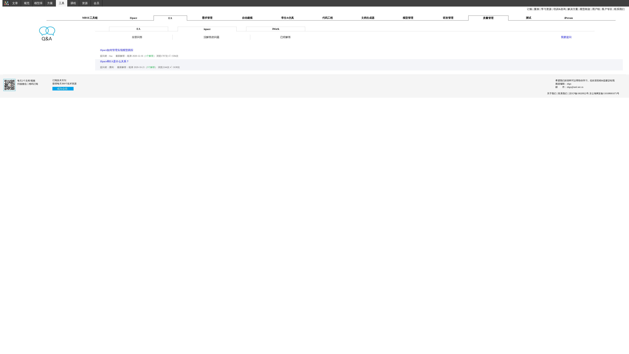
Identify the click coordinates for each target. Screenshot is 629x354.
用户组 (596, 9)
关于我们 (551, 93)
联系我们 (619, 9)
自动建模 (247, 17)
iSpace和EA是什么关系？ (114, 61)
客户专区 (607, 9)
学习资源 (546, 9)
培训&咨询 (559, 9)
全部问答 (137, 37)
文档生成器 (367, 17)
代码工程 (327, 17)
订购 (529, 9)
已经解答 (285, 37)
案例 (536, 9)
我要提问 (566, 37)
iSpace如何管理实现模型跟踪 (116, 50)
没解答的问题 (211, 37)
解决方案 (573, 9)
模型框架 (585, 9)
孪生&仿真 (287, 17)
